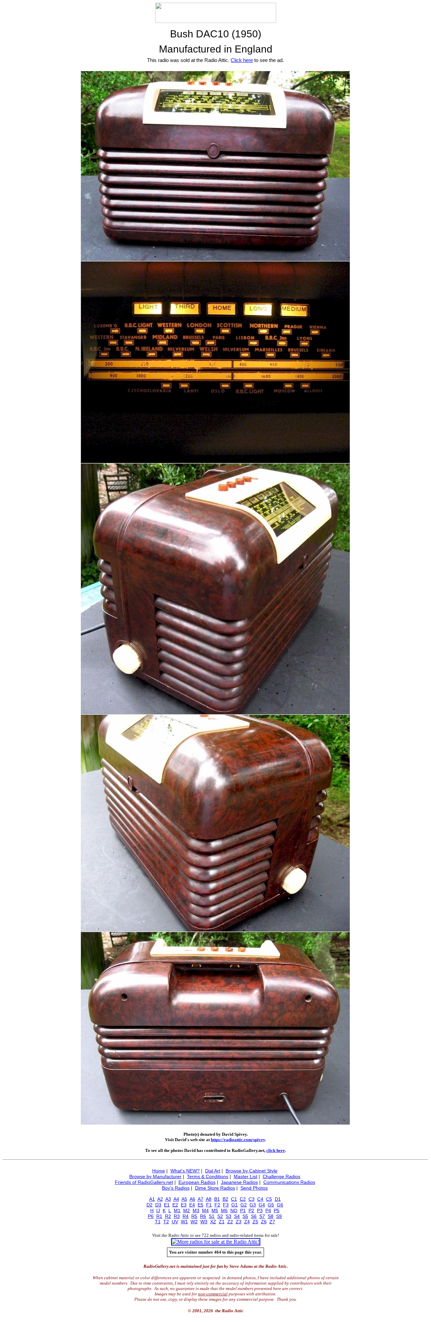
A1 (152, 1199)
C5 (269, 1199)
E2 (175, 1204)
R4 (186, 1216)
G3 (253, 1204)
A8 (208, 1199)
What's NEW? (185, 1170)
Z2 (230, 1221)
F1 (209, 1204)
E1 (167, 1204)
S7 (262, 1216)
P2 (251, 1210)
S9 (279, 1216)
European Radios (197, 1182)
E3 (184, 1204)
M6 (224, 1210)
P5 (276, 1210)
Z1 (222, 1221)
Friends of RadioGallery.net (144, 1182)
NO (233, 1210)
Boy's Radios (176, 1188)
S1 (211, 1216)
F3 (226, 1204)
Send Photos (254, 1188)
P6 (151, 1216)
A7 (200, 1199)
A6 (192, 1199)
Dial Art (212, 1170)
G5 (271, 1204)
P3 (260, 1210)
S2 (220, 1216)
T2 (166, 1221)
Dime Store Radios (215, 1188)
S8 (270, 1216)
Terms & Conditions (207, 1176)
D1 (278, 1199)
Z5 (255, 1221)
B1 (217, 1199)
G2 (243, 1204)
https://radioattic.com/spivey (238, 1139)
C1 (234, 1199)
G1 (234, 1204)
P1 (243, 1210)
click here (275, 1150)
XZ (213, 1221)
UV (175, 1221)
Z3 (238, 1221)
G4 (262, 1204)
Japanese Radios (239, 1182)
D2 (149, 1204)
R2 (168, 1216)
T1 (158, 1221)
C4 (260, 1199)
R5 (194, 1216)
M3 (196, 1210)
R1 (159, 1216)
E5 (200, 1204)
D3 (158, 1204)
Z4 (247, 1221)
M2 (186, 1210)
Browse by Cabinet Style (251, 1170)
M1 (177, 1210)
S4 (237, 1216)
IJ (158, 1210)
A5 (184, 1199)
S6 (254, 1216)
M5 (214, 1210)
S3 (228, 1216)
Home (158, 1170)
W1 (184, 1221)
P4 (268, 1210)
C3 (251, 1199)
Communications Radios (289, 1182)
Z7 (272, 1221)
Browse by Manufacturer (155, 1176)
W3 (203, 1221)
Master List (245, 1176)
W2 (194, 1221)
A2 (160, 1199)
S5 (245, 1216)
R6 (203, 1216)
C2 (243, 1199)
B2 (225, 1199)
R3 (177, 1216)
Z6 (264, 1221)
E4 (192, 1204)
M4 (205, 1210)
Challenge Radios (281, 1176)
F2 (217, 1204)
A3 (168, 1199)
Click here (242, 60)
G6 (280, 1204)
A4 (176, 1199)
